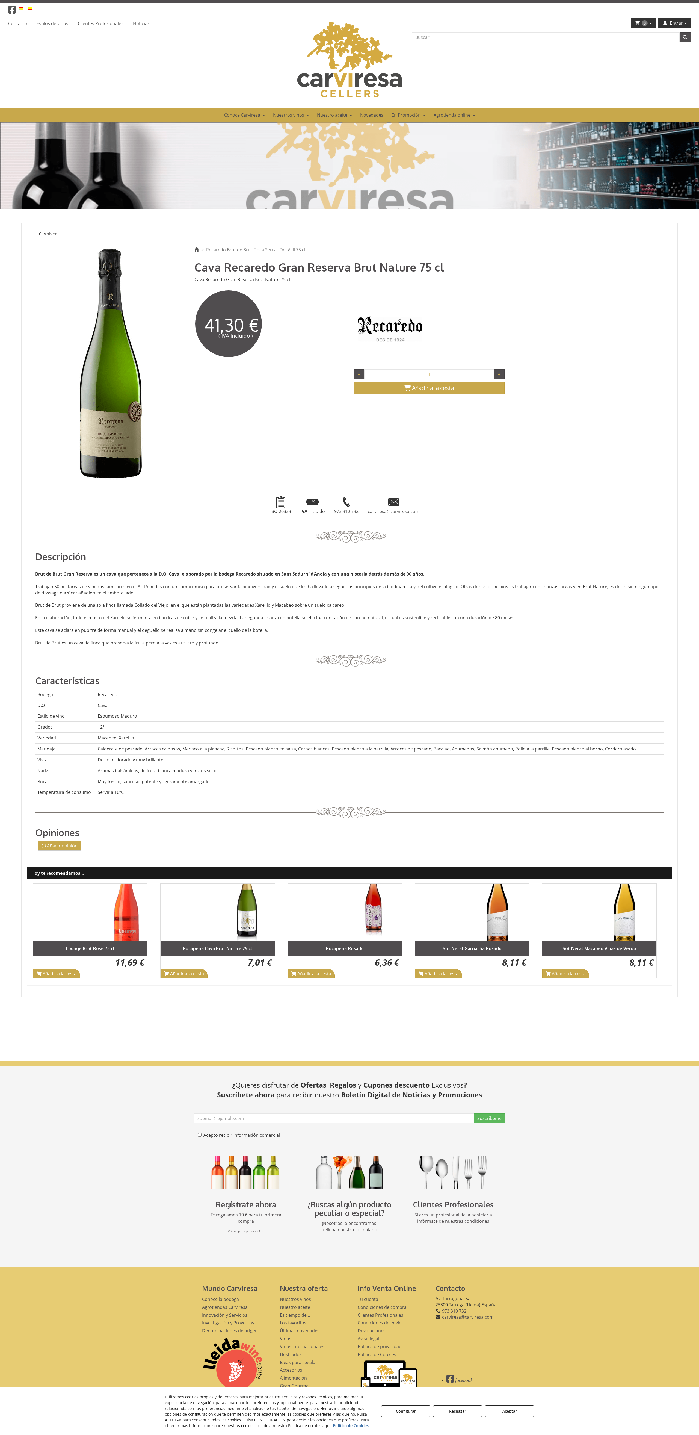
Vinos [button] (285, 1339)
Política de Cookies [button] (377, 1354)
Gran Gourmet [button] (295, 1386)
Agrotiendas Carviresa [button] (225, 1307)
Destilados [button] (291, 1354)
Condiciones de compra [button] (382, 1307)
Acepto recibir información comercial (241, 1135)
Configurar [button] (406, 1411)
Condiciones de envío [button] (380, 1323)
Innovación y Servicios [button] (224, 1315)
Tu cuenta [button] (368, 1299)
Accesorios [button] (291, 1370)
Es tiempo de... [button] (295, 1315)
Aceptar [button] (509, 1411)
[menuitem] (24, 8)
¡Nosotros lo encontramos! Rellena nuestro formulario (349, 1226)
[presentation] (41, 930)
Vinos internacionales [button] (302, 1346)
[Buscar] (685, 37)
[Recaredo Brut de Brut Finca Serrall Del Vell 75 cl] (110, 362)
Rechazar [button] (457, 1411)
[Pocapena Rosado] (218, 912)
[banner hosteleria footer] (453, 1172)
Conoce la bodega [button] (220, 1299)
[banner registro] (245, 1172)
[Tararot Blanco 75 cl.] (599, 912)
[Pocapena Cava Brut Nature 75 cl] (90, 912)
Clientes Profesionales (453, 1204)
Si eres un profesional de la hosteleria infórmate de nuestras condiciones (453, 1218)
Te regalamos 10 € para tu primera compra (246, 1218)
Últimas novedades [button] (299, 1331)
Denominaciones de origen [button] (230, 1331)
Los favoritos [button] (293, 1323)
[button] (12, 11)
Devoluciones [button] (372, 1331)
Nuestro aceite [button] (295, 1307)
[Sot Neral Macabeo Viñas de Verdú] (472, 912)
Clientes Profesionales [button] (380, 1315)
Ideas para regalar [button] (298, 1362)
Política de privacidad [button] (380, 1346)
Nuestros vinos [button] (295, 1299)
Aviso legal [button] (368, 1339)
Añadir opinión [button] (62, 846)
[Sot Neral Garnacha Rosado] (345, 912)
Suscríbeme (489, 1118)
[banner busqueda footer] (349, 1172)
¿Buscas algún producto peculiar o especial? (349, 1209)
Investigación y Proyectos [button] (228, 1323)
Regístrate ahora (246, 1204)
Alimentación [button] (293, 1378)
